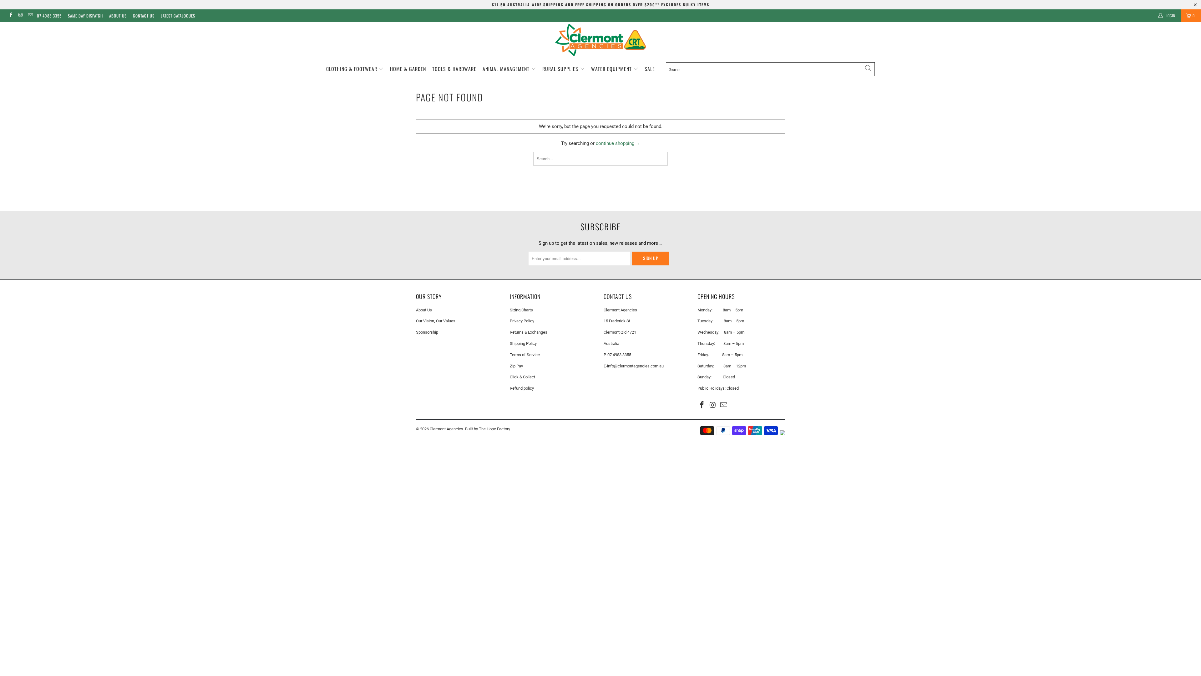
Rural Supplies (561, 69)
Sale (650, 69)
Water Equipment (612, 69)
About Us (118, 16)
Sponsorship (427, 332)
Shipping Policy (523, 343)
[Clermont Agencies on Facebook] (10, 15)
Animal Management (507, 69)
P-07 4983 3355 (617, 354)
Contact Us (144, 16)
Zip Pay (516, 366)
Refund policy (522, 388)
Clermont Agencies (446, 429)
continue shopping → (618, 143)
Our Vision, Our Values (435, 321)
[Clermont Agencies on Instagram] (20, 15)
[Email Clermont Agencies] (30, 15)
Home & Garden (408, 69)
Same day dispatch (85, 16)
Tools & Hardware (454, 69)
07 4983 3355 (49, 16)
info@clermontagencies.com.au (635, 366)
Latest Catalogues (178, 16)
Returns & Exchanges (528, 332)
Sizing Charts (521, 310)
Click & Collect (522, 377)
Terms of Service (525, 354)
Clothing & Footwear (352, 69)
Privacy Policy (522, 321)
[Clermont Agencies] (600, 40)
